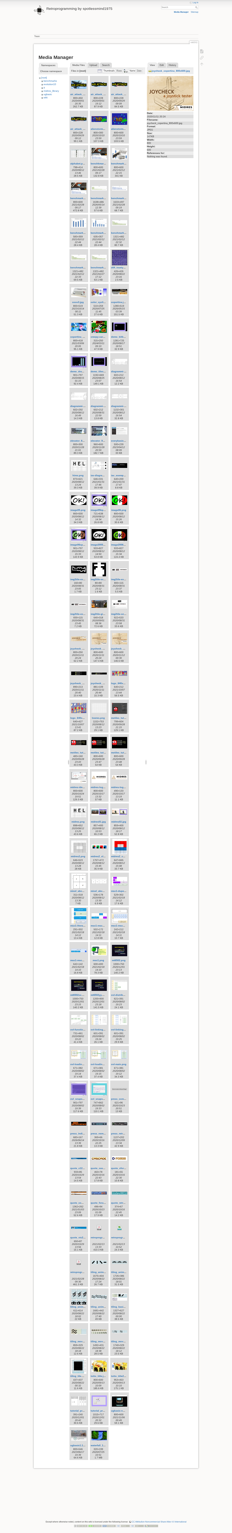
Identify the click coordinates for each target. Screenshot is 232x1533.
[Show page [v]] (202, 51)
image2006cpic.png (122, 544)
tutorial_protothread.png (84, 1410)
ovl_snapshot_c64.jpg (83, 1099)
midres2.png (78, 856)
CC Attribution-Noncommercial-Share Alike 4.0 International (159, 1522)
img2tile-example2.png (104, 579)
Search (196, 7)
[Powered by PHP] (109, 1526)
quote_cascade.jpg (102, 1168)
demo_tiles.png (100, 371)
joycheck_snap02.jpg (103, 683)
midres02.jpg (118, 821)
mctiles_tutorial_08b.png (105, 752)
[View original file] (170, 93)
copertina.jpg (119, 302)
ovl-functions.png (80, 1029)
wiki (46, 97)
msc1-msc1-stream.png (83, 960)
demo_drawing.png (81, 371)
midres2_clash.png (102, 856)
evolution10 (50, 84)
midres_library (51, 91)
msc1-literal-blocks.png (84, 925)
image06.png (118, 510)
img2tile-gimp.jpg (101, 614)
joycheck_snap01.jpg (82, 683)
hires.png (78, 475)
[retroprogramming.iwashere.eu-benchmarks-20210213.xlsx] (119, 1227)
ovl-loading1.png (80, 1064)
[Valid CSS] (137, 1526)
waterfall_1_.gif (99, 1445)
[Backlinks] (202, 58)
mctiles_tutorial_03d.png (125, 718)
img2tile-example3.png (124, 579)
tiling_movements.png (124, 1341)
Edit (162, 65)
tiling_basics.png (121, 1306)
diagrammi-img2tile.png (104, 406)
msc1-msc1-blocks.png (104, 925)
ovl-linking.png (99, 1029)
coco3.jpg (78, 302)
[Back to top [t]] (202, 64)
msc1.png (98, 960)
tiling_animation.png (103, 1272)
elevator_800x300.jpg (82, 440)
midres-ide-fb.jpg (80, 787)
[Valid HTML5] (123, 1526)
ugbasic (48, 94)
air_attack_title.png (81, 94)
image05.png (77, 510)
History (172, 65)
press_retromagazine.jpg (125, 1133)
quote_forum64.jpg (102, 1202)
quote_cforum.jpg (121, 1168)
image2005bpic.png (102, 544)
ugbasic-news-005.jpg (124, 1410)
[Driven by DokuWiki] (151, 1526)
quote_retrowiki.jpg (122, 1202)
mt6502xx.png (78, 995)
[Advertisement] (116, 26)
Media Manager (181, 12)
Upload (93, 65)
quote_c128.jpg (79, 1168)
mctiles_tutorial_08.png (84, 752)
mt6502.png (119, 960)
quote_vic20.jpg (79, 1237)
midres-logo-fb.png (102, 787)
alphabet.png (78, 163)
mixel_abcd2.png (101, 891)
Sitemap (194, 12)
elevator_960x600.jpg (103, 440)
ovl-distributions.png (123, 995)
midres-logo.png (120, 787)
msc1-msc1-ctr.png (122, 925)
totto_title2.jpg (119, 1376)
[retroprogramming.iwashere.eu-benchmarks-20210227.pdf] (78, 1262)
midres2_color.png (122, 856)
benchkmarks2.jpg (101, 163)
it (44, 87)
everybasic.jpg (119, 440)
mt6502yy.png (99, 995)
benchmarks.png (121, 163)
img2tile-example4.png (83, 614)
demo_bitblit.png (121, 336)
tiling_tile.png (78, 1376)
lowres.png (98, 718)
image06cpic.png (80, 544)
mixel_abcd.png (79, 891)
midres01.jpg (98, 821)
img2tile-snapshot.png (124, 614)
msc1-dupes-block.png (124, 891)
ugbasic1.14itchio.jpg (82, 1445)
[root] (44, 77)
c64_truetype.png (121, 267)
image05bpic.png (101, 510)
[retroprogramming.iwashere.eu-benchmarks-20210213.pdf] (99, 1227)
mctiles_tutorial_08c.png (125, 752)
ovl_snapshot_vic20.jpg (105, 1099)
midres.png (78, 821)
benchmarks (50, 80)
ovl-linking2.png (120, 1029)
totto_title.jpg (98, 1376)
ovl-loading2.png (101, 1064)
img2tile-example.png (82, 579)
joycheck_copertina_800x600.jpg (171, 70)
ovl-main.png (118, 1064)
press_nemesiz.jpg (101, 1133)
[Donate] (95, 1526)
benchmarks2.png (80, 198)
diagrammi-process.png (125, 406)
